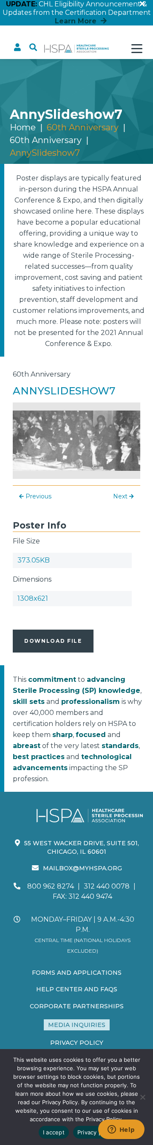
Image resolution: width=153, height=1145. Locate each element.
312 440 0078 (107, 886)
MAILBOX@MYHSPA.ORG (82, 868)
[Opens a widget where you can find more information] (121, 1130)
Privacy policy (96, 1132)
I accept (54, 1132)
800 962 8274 (50, 886)
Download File (53, 641)
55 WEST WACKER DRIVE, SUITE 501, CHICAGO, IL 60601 (81, 847)
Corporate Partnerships (77, 1006)
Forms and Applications (77, 972)
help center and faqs (76, 989)
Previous (37, 496)
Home (23, 127)
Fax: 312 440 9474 (82, 896)
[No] (142, 1097)
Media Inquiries (76, 1025)
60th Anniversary (46, 140)
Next (121, 496)
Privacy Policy (76, 1043)
